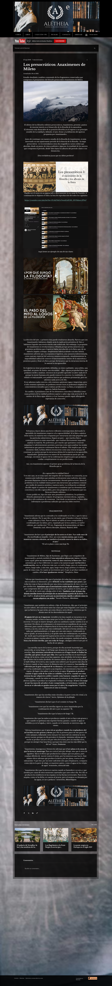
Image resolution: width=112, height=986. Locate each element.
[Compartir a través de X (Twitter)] (28, 813)
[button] (86, 34)
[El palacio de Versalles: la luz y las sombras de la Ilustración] (27, 835)
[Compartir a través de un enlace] (37, 813)
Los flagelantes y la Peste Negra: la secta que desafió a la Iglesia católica (55, 846)
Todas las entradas (22, 48)
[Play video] (55, 276)
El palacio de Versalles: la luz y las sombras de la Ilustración (27, 846)
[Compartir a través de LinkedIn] (33, 813)
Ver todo (94, 824)
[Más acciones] (87, 60)
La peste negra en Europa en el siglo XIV (83, 846)
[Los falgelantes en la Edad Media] (55, 835)
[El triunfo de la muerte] (84, 835)
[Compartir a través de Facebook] (24, 813)
